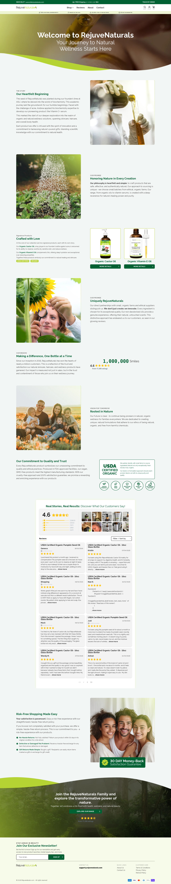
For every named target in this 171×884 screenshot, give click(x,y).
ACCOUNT (149, 8)
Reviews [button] (43, 539)
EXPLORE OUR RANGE (85, 811)
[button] (86, 516)
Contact (100, 7)
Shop (69, 7)
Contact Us (121, 870)
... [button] (61, 569)
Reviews (81, 7)
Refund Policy (141, 873)
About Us (120, 868)
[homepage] (30, 7)
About (90, 7)
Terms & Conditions (143, 868)
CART (154, 8)
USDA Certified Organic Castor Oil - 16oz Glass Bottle (107, 546)
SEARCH (144, 8)
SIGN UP (56, 857)
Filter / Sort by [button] (119, 538)
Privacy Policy (141, 870)
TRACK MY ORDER (148, 2)
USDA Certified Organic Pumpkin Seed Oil (60, 545)
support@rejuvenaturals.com (35, 2)
